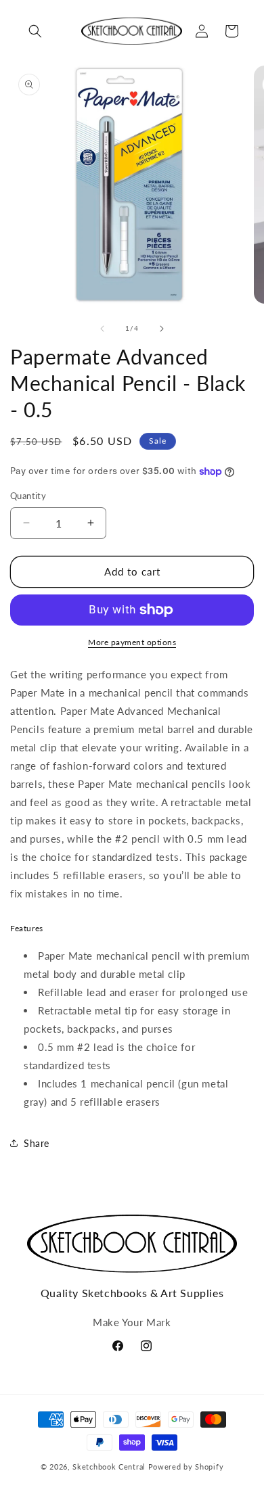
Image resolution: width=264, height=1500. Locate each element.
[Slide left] (102, 329)
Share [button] (36, 1143)
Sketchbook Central (109, 1466)
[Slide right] (162, 329)
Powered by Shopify (186, 1466)
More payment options (132, 642)
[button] (35, 31)
